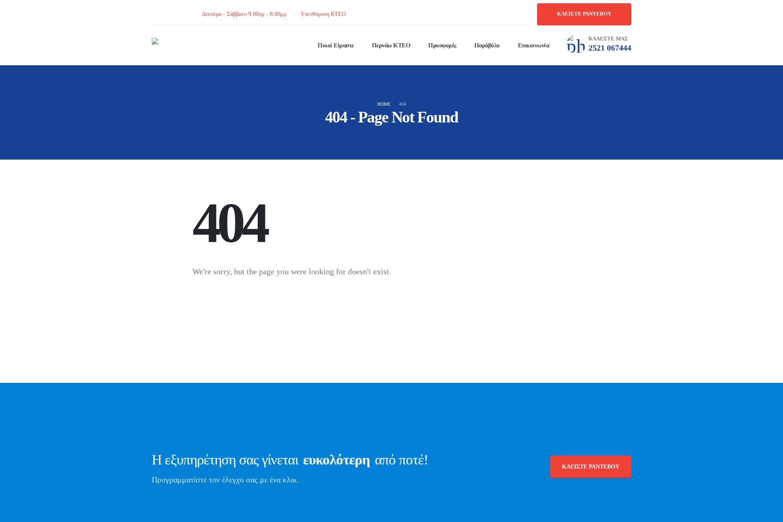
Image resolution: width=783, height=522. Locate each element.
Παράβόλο (487, 45)
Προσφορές (442, 45)
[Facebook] (156, 14)
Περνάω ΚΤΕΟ (391, 45)
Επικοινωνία (533, 45)
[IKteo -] (188, 45)
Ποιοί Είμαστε (336, 45)
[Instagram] (175, 14)
